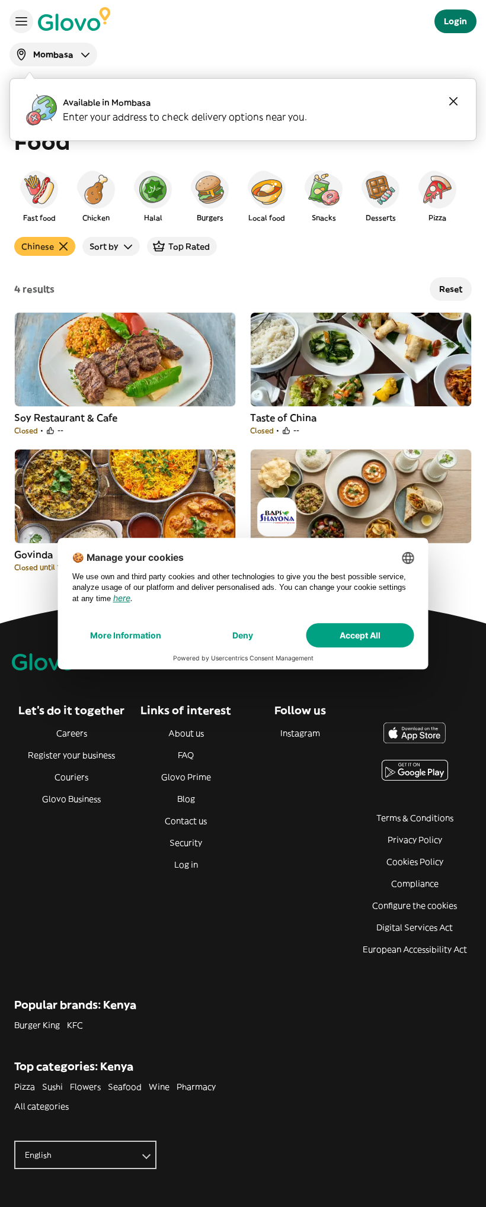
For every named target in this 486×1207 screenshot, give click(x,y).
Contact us (186, 821)
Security (186, 842)
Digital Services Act (414, 927)
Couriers (71, 777)
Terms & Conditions (414, 818)
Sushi (52, 1086)
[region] (243, 195)
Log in (186, 864)
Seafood (125, 1086)
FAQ (186, 755)
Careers (71, 733)
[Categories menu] (21, 21)
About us (186, 733)
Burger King (37, 1025)
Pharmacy (196, 1086)
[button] (39, 195)
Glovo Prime (186, 777)
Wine (159, 1086)
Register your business (71, 755)
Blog (186, 799)
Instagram (300, 733)
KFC (75, 1025)
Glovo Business (71, 799)
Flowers (85, 1086)
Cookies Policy (414, 861)
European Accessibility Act (415, 949)
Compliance (415, 883)
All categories (41, 1106)
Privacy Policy (415, 839)
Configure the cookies (414, 905)
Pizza (24, 1086)
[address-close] (453, 101)
